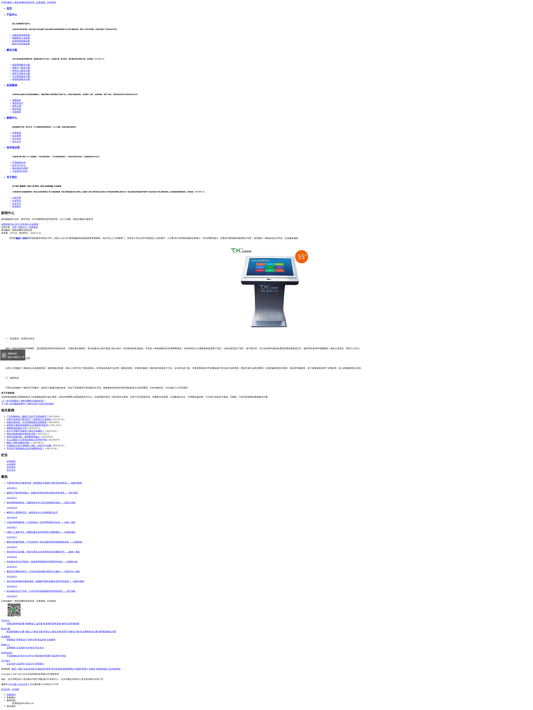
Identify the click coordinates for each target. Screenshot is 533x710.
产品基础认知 (19, 162)
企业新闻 (16, 136)
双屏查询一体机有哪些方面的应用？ (27, 401)
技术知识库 (13, 147)
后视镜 (77, 669)
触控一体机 (17, 669)
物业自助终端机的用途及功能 (21, 434)
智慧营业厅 (17, 103)
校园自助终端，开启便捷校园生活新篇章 (27, 422)
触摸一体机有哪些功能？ (19, 442)
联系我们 (16, 206)
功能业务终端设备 (21, 35)
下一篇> (5, 404)
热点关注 (16, 141)
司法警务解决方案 (21, 76)
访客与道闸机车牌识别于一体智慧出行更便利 (29, 419)
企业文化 (16, 203)
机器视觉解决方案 (21, 65)
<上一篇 (5, 401)
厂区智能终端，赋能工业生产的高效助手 (27, 416)
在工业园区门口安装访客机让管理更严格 (27, 440)
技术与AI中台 (19, 165)
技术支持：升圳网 (10, 689)
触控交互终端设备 (21, 44)
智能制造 (16, 100)
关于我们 (12, 177)
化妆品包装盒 (30, 669)
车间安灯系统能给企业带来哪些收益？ (25, 448)
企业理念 (16, 200)
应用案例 (12, 85)
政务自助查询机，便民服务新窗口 (23, 437)
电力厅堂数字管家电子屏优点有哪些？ (25, 431)
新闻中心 (12, 117)
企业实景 (16, 197)
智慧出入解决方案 (21, 70)
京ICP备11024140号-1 (18, 684)
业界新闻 (16, 133)
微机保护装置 (44, 669)
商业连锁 (16, 109)
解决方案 (12, 49)
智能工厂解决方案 (21, 68)
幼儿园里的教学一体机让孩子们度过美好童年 (32, 404)
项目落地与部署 (20, 168)
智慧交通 (16, 106)
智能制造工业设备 (21, 38)
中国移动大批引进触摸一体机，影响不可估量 (29, 445)
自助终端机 (101, 669)
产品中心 (12, 14)
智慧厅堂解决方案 (21, 73)
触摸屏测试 (68, 669)
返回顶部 (11, 706)
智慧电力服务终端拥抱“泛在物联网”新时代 (28, 425)
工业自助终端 (113, 669)
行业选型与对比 (20, 171)
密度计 (85, 669)
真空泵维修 (56, 669)
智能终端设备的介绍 (17, 428)
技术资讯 (16, 138)
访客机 (92, 669)
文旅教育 (16, 112)
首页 (9, 8)
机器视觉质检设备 (21, 41)
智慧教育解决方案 (21, 79)
